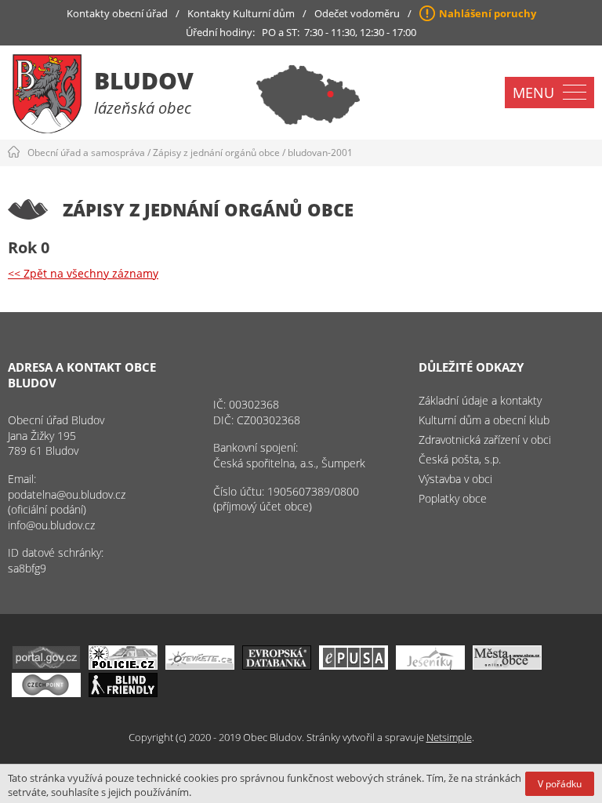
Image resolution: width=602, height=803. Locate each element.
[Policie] (123, 665)
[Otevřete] (199, 665)
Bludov (144, 80)
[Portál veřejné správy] (46, 665)
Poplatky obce (453, 498)
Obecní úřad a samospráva (86, 152)
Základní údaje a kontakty (480, 400)
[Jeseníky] (430, 665)
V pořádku (560, 783)
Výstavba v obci (455, 478)
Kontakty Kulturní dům (241, 13)
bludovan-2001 (320, 152)
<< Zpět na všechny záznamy (83, 273)
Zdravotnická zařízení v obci (485, 439)
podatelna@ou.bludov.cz (66, 494)
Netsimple (449, 737)
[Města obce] (507, 665)
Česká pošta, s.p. (460, 459)
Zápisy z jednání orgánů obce (216, 152)
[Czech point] (46, 692)
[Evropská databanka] (276, 665)
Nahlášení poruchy (487, 13)
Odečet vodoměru (357, 13)
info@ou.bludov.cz (51, 525)
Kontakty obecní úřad (117, 13)
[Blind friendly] (123, 692)
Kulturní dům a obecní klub (484, 419)
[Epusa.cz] (353, 665)
